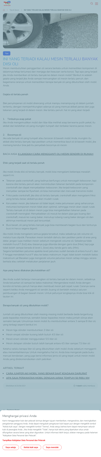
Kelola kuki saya (31, 447)
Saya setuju (11, 447)
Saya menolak (52, 447)
